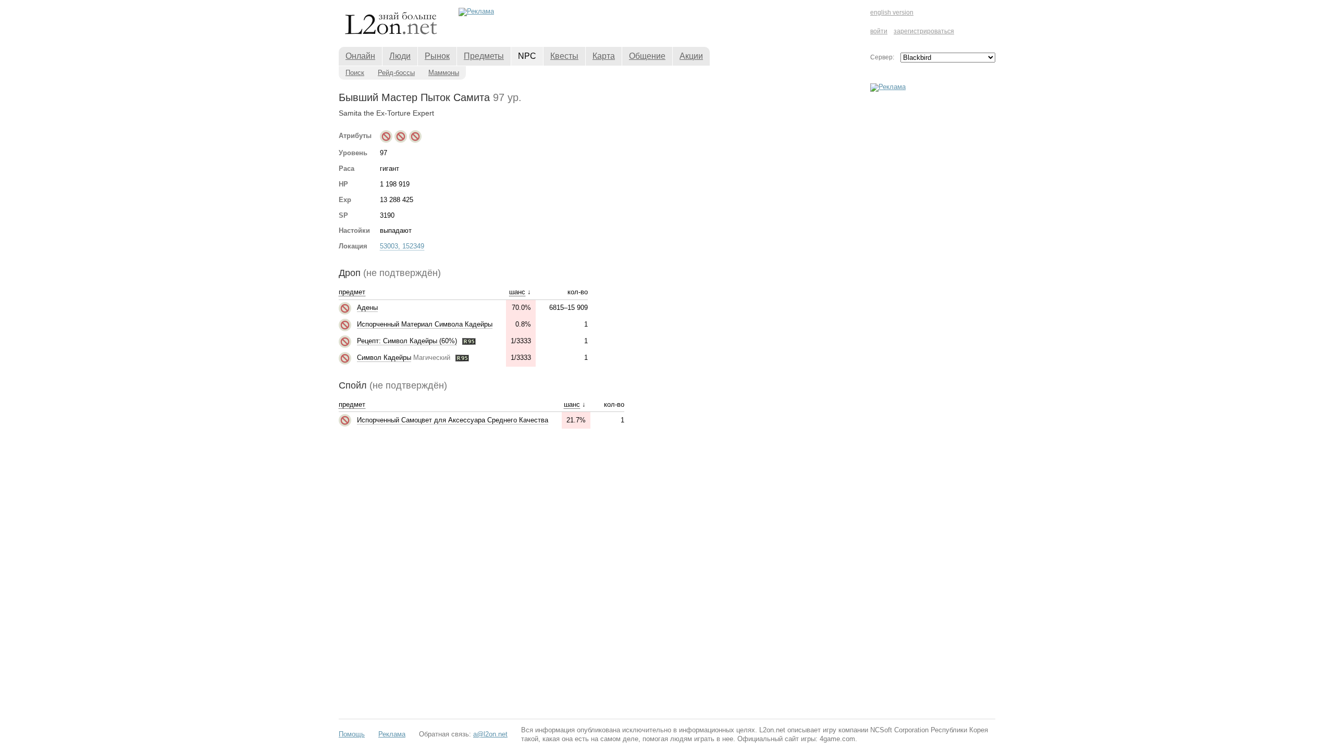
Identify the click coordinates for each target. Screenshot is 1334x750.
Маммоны (443, 73)
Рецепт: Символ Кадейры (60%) (407, 341)
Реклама (391, 734)
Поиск (354, 73)
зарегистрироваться (924, 31)
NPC (527, 56)
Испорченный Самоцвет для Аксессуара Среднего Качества (452, 420)
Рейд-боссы (396, 73)
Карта (603, 56)
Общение (647, 56)
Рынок (437, 56)
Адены (367, 307)
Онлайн (360, 56)
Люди (400, 56)
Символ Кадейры (384, 357)
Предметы (484, 56)
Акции (691, 56)
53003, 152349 (402, 246)
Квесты (564, 56)
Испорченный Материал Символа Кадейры (424, 324)
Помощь (352, 734)
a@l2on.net (490, 734)
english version (891, 12)
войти (878, 31)
